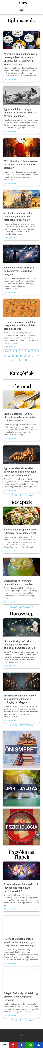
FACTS (21, 2)
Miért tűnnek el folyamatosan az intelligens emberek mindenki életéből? (21, 164)
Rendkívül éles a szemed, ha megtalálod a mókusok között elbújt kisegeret (20, 325)
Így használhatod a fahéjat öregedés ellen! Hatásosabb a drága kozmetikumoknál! (20, 471)
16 (29, 355)
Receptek (21, 502)
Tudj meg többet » (10, 79)
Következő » (26, 359)
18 (38, 355)
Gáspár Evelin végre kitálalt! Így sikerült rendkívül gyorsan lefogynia (21, 996)
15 (25, 355)
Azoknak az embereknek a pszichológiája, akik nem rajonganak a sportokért (18, 216)
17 (33, 355)
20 (16, 359)
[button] (21, 9)
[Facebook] (21, 1045)
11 (9, 355)
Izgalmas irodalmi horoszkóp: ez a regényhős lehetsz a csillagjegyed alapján (20, 699)
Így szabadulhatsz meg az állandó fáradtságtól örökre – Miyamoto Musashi (20, 112)
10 (5, 355)
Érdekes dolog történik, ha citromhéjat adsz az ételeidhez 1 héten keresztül (21, 417)
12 (13, 355)
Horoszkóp (22, 613)
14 (21, 355)
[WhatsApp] (30, 1045)
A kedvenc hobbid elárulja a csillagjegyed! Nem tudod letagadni (19, 271)
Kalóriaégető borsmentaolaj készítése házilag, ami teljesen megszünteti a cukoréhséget (20, 942)
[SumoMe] (38, 1045)
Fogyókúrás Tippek (21, 854)
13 (17, 355)
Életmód (21, 386)
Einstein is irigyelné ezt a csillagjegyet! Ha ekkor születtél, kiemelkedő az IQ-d (19, 644)
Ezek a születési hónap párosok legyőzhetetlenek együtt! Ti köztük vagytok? (21, 888)
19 (12, 359)
